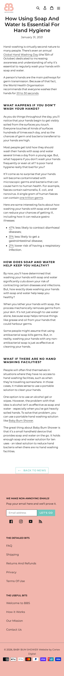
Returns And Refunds (21, 563)
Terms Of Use (15, 581)
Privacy (11, 572)
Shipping (12, 554)
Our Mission (14, 620)
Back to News (34, 470)
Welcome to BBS (18, 603)
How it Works (15, 612)
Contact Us (14, 629)
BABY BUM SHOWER (25, 649)
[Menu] (58, 7)
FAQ (9, 545)
